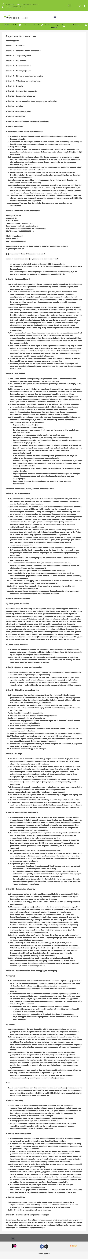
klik (48, 1254)
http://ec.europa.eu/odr (56, 1182)
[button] (69, 5)
